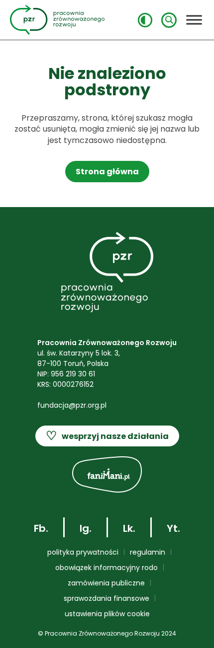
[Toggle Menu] (194, 19)
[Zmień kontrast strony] (145, 20)
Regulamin (147, 552)
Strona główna (107, 171)
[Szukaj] (169, 20)
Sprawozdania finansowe (106, 598)
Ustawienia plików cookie (107, 614)
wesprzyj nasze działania (107, 435)
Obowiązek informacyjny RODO (106, 568)
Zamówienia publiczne (106, 583)
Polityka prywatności (82, 552)
